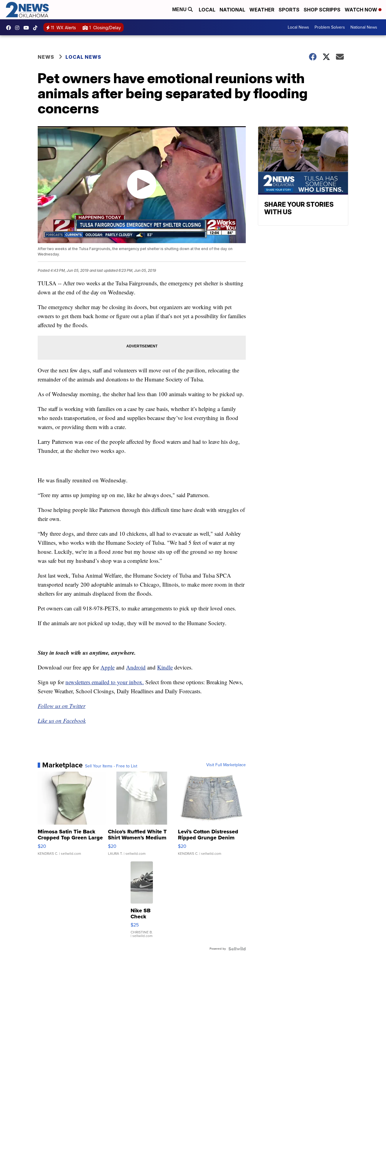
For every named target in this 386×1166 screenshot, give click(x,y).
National (232, 10)
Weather (261, 10)
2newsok (18, 27)
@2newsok (36, 27)
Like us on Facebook (62, 720)
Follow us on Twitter (61, 706)
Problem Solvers (330, 27)
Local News (298, 27)
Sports (289, 10)
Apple (107, 667)
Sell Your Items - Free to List (111, 766)
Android (136, 667)
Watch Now (361, 10)
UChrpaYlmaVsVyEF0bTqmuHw (28, 27)
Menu (180, 9)
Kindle (165, 667)
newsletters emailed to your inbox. (104, 682)
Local (207, 10)
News (46, 57)
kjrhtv (10, 27)
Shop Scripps (322, 10)
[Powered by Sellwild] (237, 949)
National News (363, 27)
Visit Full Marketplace (226, 765)
